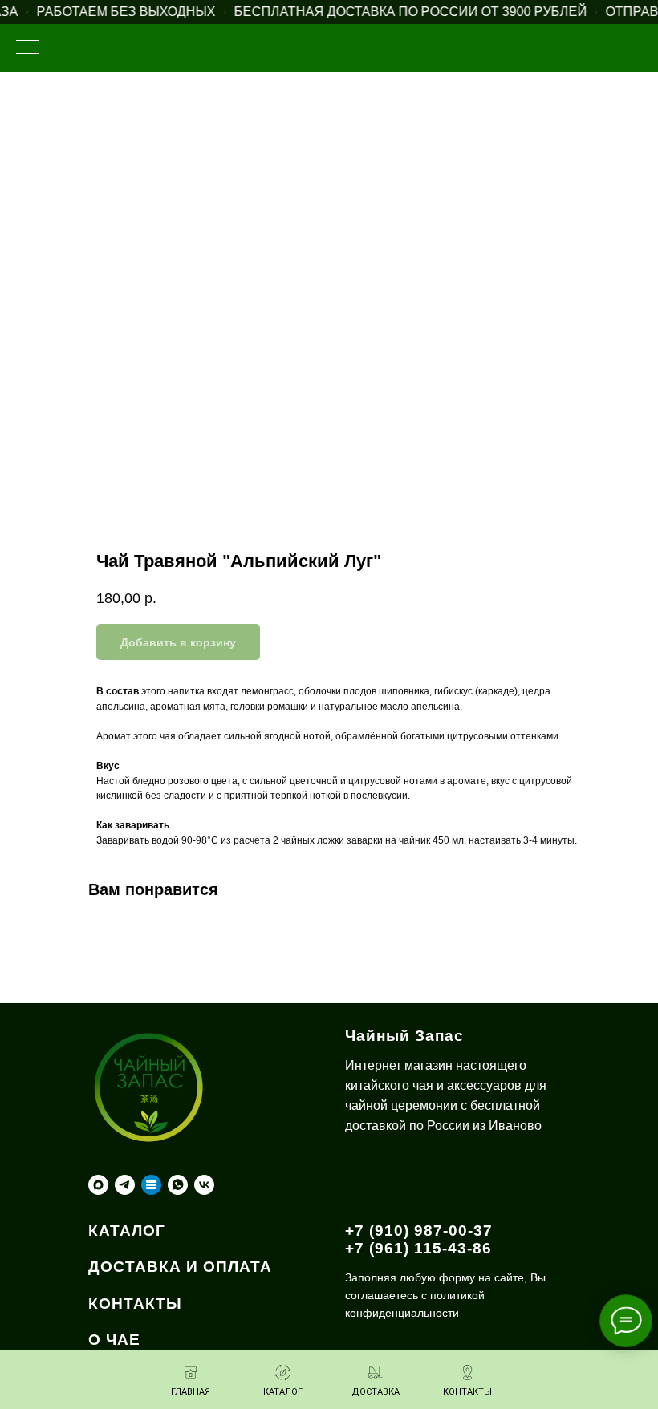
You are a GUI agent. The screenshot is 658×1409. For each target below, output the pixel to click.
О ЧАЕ (114, 1339)
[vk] (204, 1185)
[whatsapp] (178, 1185)
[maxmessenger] (98, 1185)
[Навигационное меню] (27, 48)
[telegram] (125, 1185)
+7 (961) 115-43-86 (418, 1248)
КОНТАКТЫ (135, 1303)
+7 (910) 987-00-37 (419, 1230)
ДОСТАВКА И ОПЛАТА (180, 1266)
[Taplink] (151, 1185)
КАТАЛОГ (126, 1230)
